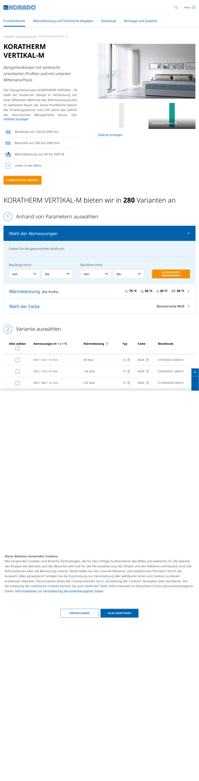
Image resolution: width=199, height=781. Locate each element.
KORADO (8, 36)
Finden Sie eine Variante (22, 180)
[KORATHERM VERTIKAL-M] (121, 115)
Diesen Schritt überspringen (171, 274)
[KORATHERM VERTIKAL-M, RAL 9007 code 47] (147, 71)
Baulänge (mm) (20, 265)
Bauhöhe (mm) (91, 265)
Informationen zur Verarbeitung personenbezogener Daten (59, 591)
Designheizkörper (26, 36)
